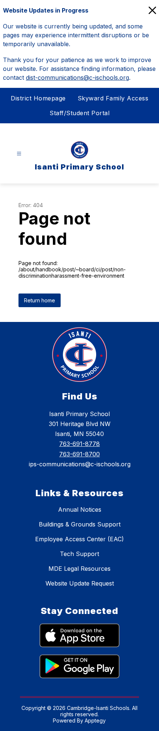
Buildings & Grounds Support (80, 524)
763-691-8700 (79, 454)
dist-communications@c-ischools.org (77, 77)
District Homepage (38, 98)
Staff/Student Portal (79, 113)
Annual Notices (79, 509)
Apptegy (95, 720)
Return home (39, 300)
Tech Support (79, 553)
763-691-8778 (79, 443)
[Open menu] (19, 154)
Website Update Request (79, 583)
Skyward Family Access (113, 98)
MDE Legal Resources (79, 568)
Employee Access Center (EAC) (79, 539)
